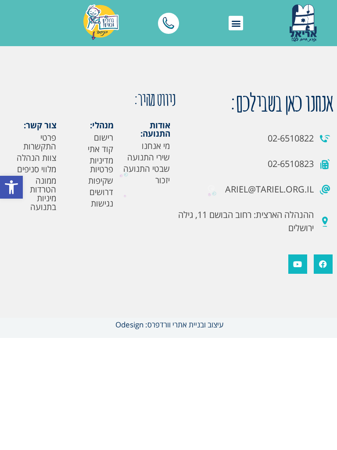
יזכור (162, 180)
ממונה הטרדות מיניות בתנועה (43, 194)
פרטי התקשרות (39, 142)
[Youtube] (297, 263)
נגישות (102, 203)
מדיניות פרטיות (101, 165)
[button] (11, 187)
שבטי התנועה (146, 168)
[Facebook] (323, 263)
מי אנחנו (156, 146)
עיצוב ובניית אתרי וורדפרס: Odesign (168, 324)
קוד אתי (100, 149)
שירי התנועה (148, 157)
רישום (103, 137)
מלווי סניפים (36, 169)
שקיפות (100, 180)
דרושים (101, 192)
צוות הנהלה (36, 157)
